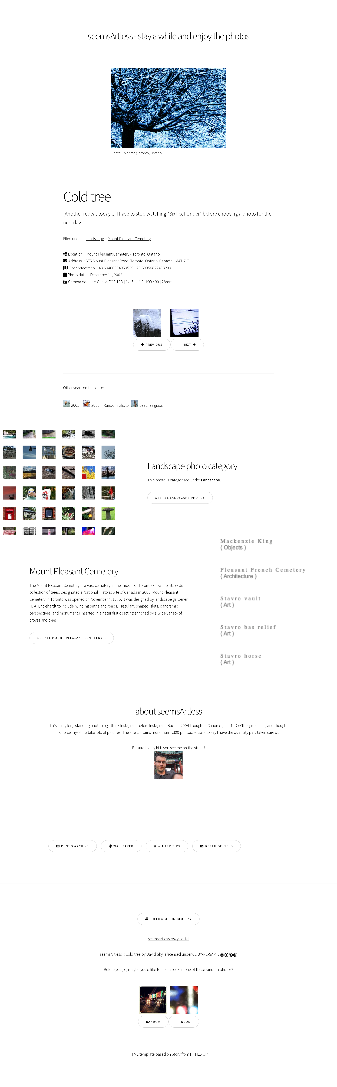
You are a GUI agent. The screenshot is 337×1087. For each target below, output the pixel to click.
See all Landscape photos (180, 498)
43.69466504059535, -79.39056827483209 (135, 268)
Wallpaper (123, 846)
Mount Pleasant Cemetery (129, 238)
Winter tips (168, 846)
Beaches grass (151, 405)
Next (185, 345)
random (153, 1022)
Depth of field (218, 846)
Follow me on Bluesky (170, 919)
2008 (95, 405)
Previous (153, 345)
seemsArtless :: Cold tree (120, 954)
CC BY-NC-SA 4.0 (206, 954)
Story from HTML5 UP (189, 1054)
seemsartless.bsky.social (168, 938)
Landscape (95, 238)
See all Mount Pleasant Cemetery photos (75, 638)
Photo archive (74, 846)
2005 (75, 405)
